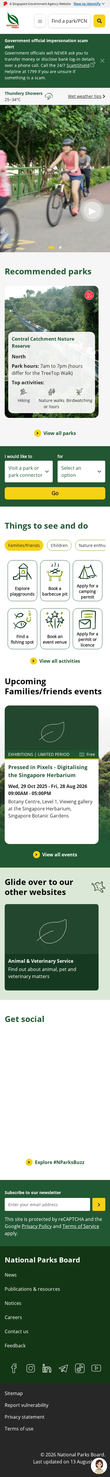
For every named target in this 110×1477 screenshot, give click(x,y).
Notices (13, 1303)
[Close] (102, 60)
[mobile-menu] (40, 21)
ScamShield (78, 65)
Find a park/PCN (69, 21)
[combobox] (29, 471)
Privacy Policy (37, 1226)
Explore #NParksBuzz (59, 1162)
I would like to (18, 456)
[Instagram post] (32, 1060)
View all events (59, 854)
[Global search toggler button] (99, 20)
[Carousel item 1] (60, 247)
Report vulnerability (26, 1405)
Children (59, 545)
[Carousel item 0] (52, 247)
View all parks (59, 433)
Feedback (15, 1345)
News (11, 1275)
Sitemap (14, 1393)
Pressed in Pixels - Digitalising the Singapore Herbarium (47, 771)
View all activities (59, 661)
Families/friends (24, 545)
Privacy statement (25, 1417)
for (60, 456)
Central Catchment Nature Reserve (43, 342)
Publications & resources (32, 1289)
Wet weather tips (84, 96)
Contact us (16, 1331)
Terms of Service (80, 1226)
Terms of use (19, 1428)
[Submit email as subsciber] (98, 1204)
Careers (13, 1317)
